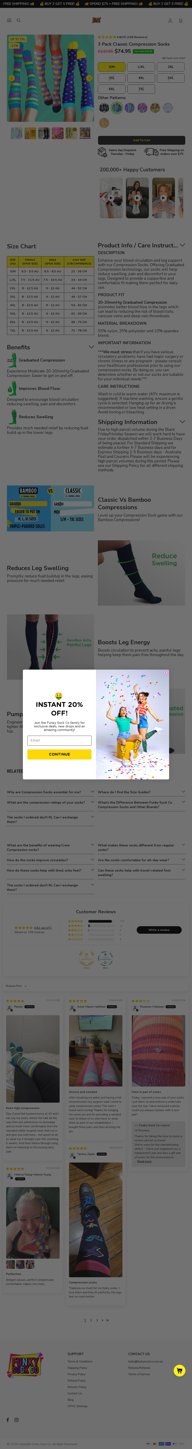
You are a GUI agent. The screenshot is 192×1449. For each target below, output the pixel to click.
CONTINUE (59, 754)
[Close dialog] (166, 673)
